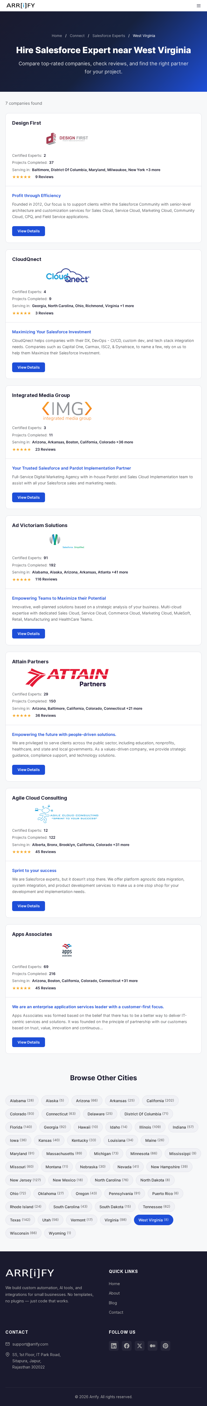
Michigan (106, 1153)
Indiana (183, 1127)
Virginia (116, 1220)
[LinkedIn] (114, 1346)
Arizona (87, 1100)
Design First (26, 123)
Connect (77, 35)
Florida (21, 1127)
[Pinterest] (165, 1346)
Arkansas (122, 1100)
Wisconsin (23, 1233)
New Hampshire (169, 1166)
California (160, 1100)
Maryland (22, 1153)
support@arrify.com (30, 1344)
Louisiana (120, 1140)
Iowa (18, 1140)
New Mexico (68, 1180)
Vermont (82, 1220)
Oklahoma (51, 1193)
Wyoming (60, 1233)
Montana (57, 1166)
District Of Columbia (146, 1114)
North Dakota (155, 1180)
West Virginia (154, 1220)
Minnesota (143, 1153)
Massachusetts (64, 1153)
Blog (113, 1302)
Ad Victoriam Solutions (39, 525)
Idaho (118, 1127)
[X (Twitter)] (139, 1346)
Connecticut (61, 1114)
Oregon (86, 1193)
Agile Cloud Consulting (39, 798)
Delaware (100, 1114)
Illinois (150, 1127)
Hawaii (88, 1127)
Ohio (18, 1193)
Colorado (22, 1114)
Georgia (55, 1127)
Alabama (22, 1100)
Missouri (22, 1166)
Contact (116, 1312)
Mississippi (182, 1153)
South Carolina (70, 1206)
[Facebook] (127, 1346)
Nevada (128, 1166)
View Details (29, 231)
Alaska (55, 1100)
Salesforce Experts (108, 35)
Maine (154, 1140)
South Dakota (115, 1206)
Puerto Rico (165, 1193)
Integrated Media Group (41, 395)
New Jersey (25, 1180)
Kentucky (84, 1140)
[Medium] (152, 1346)
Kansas (49, 1140)
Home (57, 35)
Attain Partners (30, 661)
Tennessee (156, 1206)
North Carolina (112, 1180)
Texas (20, 1220)
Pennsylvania (124, 1193)
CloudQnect (26, 259)
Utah (50, 1220)
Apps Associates (32, 934)
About (114, 1293)
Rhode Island (26, 1206)
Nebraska (93, 1166)
